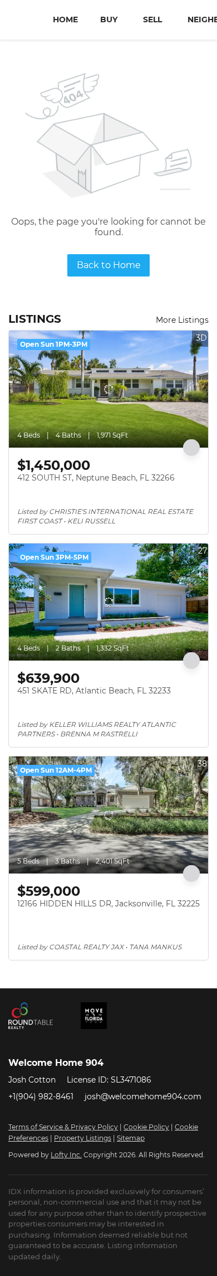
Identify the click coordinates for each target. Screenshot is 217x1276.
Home (65, 19)
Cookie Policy (146, 1127)
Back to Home (109, 265)
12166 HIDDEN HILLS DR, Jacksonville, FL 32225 (108, 904)
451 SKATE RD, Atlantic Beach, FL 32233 (94, 691)
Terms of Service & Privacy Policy (63, 1127)
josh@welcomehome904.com (143, 1096)
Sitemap (131, 1138)
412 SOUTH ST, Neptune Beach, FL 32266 (96, 478)
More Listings (182, 320)
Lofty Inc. (66, 1155)
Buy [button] (108, 19)
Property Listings (82, 1138)
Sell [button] (152, 19)
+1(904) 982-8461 (40, 1096)
